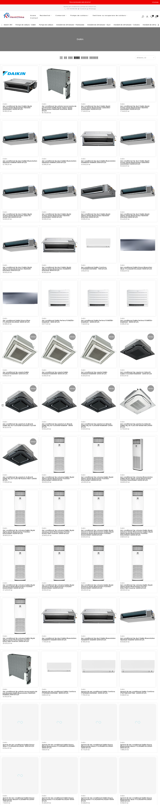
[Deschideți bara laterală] (2, 405)
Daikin (5, 104)
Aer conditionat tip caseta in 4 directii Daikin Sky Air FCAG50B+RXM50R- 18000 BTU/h (57, 425)
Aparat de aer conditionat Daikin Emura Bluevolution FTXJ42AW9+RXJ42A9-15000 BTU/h (97, 799)
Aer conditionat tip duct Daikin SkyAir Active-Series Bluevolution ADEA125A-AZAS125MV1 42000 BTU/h (96, 107)
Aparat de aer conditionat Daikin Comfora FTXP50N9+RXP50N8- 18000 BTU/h (59, 692)
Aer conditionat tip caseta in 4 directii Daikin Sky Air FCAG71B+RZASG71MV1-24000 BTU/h (20, 478)
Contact (34, 18)
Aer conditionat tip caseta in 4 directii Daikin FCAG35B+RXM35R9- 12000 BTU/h (136, 373)
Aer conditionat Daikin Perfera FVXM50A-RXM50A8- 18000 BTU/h (136, 321)
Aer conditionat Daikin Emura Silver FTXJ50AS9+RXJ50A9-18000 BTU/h (16, 321)
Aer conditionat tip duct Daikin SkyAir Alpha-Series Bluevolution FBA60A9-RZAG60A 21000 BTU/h (17, 268)
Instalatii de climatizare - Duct (98, 25)
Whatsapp (92, 9)
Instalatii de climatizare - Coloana (127, 25)
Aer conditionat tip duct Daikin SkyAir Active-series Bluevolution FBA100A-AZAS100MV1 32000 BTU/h (56, 215)
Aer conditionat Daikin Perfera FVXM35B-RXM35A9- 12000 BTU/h (97, 321)
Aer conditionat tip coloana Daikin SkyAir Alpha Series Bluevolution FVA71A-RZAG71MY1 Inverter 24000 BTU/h (136, 586)
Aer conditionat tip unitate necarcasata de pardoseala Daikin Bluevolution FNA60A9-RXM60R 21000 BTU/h (20, 693)
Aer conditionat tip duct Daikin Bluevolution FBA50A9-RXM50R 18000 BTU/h (20, 162)
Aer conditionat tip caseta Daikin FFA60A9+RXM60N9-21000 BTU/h (94, 373)
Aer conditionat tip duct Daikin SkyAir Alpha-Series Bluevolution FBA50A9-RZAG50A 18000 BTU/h (135, 215)
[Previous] (2, 25)
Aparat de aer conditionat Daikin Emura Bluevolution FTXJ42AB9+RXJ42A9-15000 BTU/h (58, 799)
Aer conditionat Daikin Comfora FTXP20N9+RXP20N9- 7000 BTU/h (94, 268)
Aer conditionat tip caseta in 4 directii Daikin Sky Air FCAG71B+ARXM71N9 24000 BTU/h (136, 425)
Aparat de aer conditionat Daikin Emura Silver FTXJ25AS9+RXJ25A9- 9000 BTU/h (18, 745)
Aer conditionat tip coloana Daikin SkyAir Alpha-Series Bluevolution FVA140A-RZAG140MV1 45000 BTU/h (58, 478)
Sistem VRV (8, 25)
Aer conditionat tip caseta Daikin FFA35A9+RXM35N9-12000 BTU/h (16, 373)
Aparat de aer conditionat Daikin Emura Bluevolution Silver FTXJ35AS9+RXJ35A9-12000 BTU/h (136, 799)
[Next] (158, 25)
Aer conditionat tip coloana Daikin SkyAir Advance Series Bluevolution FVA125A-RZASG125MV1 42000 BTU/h (58, 586)
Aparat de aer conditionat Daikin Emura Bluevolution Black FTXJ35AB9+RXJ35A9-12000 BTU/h (97, 746)
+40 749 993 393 (71, 9)
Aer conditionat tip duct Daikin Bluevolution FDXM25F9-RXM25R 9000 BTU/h (59, 639)
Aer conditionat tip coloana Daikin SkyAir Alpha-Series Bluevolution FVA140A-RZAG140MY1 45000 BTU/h (97, 478)
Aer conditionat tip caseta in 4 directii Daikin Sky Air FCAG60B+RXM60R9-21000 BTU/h (97, 425)
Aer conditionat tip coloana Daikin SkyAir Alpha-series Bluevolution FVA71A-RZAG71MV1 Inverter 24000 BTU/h (19, 639)
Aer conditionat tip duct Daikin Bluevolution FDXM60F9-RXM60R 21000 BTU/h (98, 162)
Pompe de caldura (79, 15)
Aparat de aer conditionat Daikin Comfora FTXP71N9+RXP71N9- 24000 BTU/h (137, 692)
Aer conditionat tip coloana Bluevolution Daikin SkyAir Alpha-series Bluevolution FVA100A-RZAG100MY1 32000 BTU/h (136, 478)
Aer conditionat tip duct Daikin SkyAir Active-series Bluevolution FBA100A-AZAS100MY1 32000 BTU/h (135, 107)
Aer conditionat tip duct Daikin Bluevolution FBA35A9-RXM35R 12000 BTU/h (137, 639)
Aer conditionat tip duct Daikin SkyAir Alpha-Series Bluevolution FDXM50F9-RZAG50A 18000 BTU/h (57, 268)
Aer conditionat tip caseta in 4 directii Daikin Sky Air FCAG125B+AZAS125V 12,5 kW (19, 425)
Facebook (83, 9)
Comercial (60, 15)
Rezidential (45, 15)
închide (5, 2)
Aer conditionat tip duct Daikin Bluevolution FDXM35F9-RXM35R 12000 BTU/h (98, 639)
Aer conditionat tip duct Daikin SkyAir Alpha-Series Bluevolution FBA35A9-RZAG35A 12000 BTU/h (95, 215)
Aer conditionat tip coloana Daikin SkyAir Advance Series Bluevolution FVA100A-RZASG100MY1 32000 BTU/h (19, 586)
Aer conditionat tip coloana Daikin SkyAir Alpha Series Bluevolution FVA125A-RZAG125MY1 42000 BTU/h (19, 531)
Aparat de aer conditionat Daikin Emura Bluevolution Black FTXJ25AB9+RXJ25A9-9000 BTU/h (136, 746)
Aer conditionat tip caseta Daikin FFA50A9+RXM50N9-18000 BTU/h (55, 373)
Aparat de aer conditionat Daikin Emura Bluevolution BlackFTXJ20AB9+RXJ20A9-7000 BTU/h (19, 799)
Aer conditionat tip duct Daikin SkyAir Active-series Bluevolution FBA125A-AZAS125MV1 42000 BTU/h (17, 107)
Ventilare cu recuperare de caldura (109, 15)
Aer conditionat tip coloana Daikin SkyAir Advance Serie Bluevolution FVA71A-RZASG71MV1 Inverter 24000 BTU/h (58, 531)
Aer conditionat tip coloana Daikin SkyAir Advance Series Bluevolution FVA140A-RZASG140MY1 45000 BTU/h (97, 586)
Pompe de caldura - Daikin (26, 25)
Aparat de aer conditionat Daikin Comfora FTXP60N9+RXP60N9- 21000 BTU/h (98, 692)
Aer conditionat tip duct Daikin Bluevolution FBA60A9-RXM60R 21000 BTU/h (59, 162)
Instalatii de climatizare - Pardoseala (70, 25)
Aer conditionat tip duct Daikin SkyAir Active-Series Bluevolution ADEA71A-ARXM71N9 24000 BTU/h (17, 215)
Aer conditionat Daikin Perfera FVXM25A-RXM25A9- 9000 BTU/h (58, 321)
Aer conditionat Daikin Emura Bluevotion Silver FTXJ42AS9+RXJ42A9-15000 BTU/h (136, 268)
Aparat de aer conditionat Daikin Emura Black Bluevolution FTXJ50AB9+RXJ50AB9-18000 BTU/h (58, 746)
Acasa (33, 15)
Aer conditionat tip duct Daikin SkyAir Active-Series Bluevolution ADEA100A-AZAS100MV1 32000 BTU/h (135, 162)
